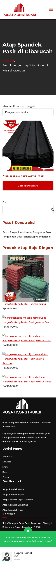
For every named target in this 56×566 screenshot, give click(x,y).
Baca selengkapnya (28, 185)
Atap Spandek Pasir (12, 509)
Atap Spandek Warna (13, 489)
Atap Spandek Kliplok (13, 494)
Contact (6, 477)
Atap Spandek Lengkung (15, 504)
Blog (4, 472)
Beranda (8, 60)
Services (6, 461)
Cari (4, 202)
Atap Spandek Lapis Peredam (17, 499)
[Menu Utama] (51, 9)
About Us (7, 456)
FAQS (5, 467)
